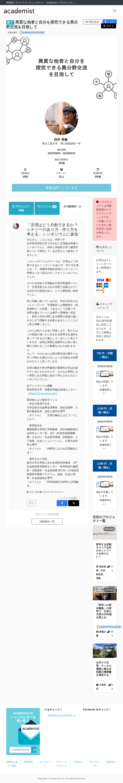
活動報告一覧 (47, 521)
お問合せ (78, 762)
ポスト (110, 26)
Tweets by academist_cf (61, 715)
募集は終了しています (61, 187)
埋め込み (94, 22)
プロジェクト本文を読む (47, 514)
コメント (48, 206)
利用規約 (28, 762)
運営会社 (111, 762)
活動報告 (73, 206)
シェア (110, 22)
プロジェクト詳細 (22, 208)
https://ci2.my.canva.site (42, 393)
